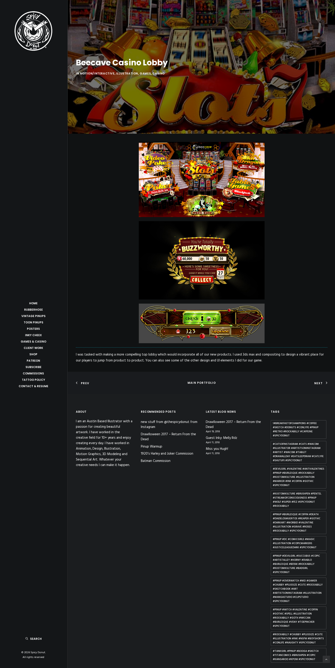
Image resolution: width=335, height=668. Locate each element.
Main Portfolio (202, 383)
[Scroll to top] (326, 659)
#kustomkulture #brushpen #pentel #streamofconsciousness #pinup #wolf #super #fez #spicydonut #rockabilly (297, 500)
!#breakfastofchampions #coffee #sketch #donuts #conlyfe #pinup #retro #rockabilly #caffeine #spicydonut (295, 429)
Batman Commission (155, 461)
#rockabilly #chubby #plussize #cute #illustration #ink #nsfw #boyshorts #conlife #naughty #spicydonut (298, 638)
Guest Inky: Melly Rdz (221, 438)
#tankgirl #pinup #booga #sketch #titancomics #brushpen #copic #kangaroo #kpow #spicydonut (296, 655)
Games (145, 73)
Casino (158, 73)
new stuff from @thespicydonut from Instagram (169, 424)
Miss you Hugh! (217, 449)
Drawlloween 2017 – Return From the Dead (168, 437)
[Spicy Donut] (33, 31)
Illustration (127, 73)
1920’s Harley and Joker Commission (167, 453)
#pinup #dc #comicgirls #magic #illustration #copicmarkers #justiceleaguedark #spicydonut (295, 543)
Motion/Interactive (97, 73)
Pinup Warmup (151, 446)
